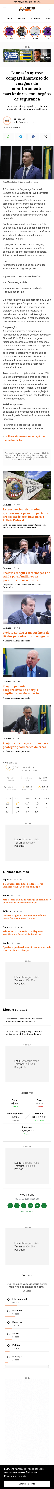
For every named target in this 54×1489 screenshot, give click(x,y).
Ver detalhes (27, 1211)
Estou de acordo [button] (27, 1484)
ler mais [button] (22, 1476)
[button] (18, 1216)
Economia (35, 18)
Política (21, 18)
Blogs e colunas (15, 1009)
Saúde (9, 18)
